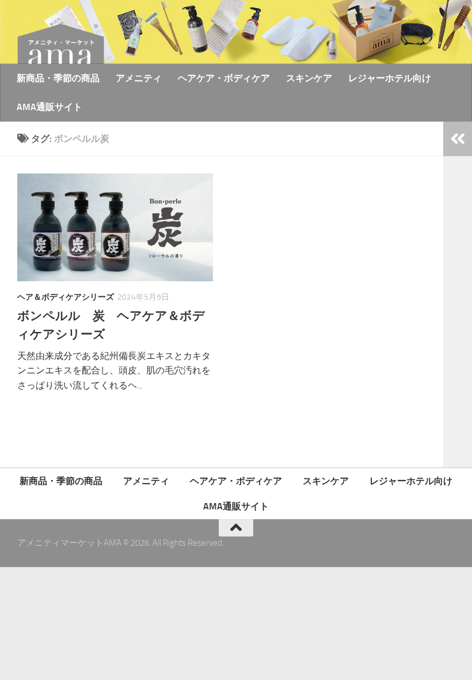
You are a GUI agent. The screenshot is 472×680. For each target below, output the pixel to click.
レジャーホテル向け (389, 78)
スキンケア (309, 78)
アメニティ (139, 78)
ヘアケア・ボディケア (224, 78)
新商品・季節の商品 (58, 78)
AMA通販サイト (49, 106)
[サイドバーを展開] (457, 139)
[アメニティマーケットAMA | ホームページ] (60, 49)
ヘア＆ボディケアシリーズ (65, 297)
